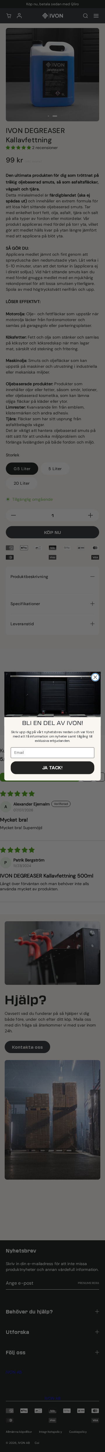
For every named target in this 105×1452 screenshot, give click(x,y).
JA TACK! (52, 767)
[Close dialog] (95, 677)
